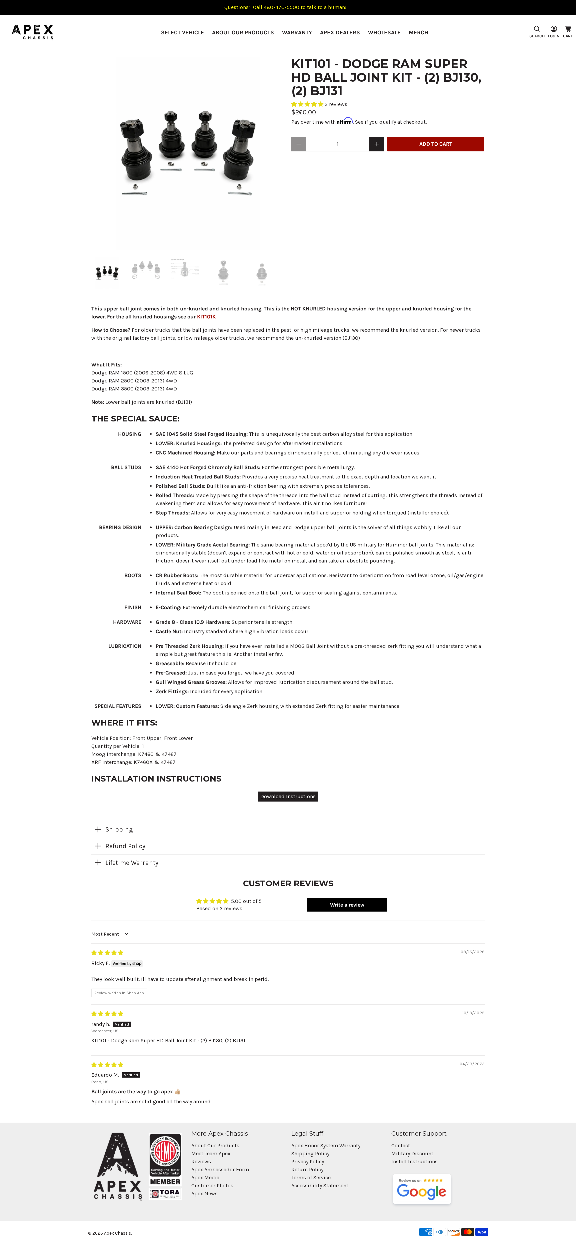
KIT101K (206, 316)
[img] (107, 953)
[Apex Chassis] (32, 32)
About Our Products (243, 32)
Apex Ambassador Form (220, 1169)
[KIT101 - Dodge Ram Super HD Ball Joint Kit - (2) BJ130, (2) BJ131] (188, 153)
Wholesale (384, 32)
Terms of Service (311, 1177)
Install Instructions (414, 1161)
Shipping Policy (310, 1153)
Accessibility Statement (319, 1185)
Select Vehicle (182, 32)
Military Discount (412, 1153)
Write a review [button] (347, 905)
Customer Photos (212, 1185)
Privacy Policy (307, 1161)
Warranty (297, 32)
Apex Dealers (340, 32)
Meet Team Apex (210, 1153)
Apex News (204, 1193)
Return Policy (307, 1169)
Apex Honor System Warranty (325, 1145)
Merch (418, 32)
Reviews (201, 1161)
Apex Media (205, 1177)
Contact (400, 1145)
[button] (308, 104)
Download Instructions (288, 796)
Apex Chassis (117, 1233)
